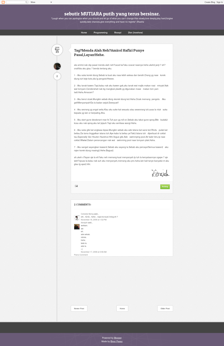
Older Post (165, 308)
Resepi (117, 32)
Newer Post (79, 308)
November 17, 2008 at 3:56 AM (94, 251)
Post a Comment (81, 254)
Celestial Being (87, 213)
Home (84, 32)
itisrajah (84, 222)
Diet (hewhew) (135, 32)
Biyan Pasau (116, 341)
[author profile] (57, 66)
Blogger (117, 337)
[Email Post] (76, 186)
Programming (101, 32)
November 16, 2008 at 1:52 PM (94, 219)
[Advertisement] (74, 283)
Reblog (165, 187)
